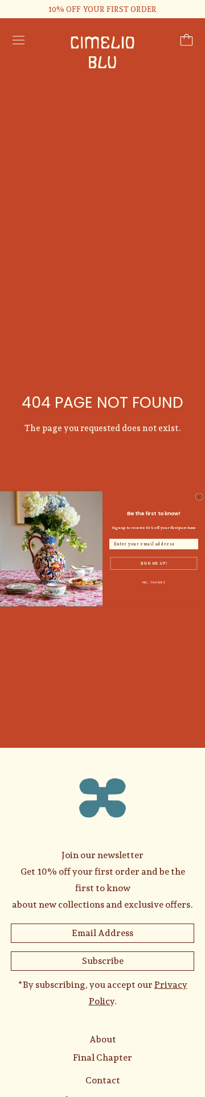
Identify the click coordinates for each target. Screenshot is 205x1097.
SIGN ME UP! (153, 563)
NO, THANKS (154, 582)
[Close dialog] (199, 497)
